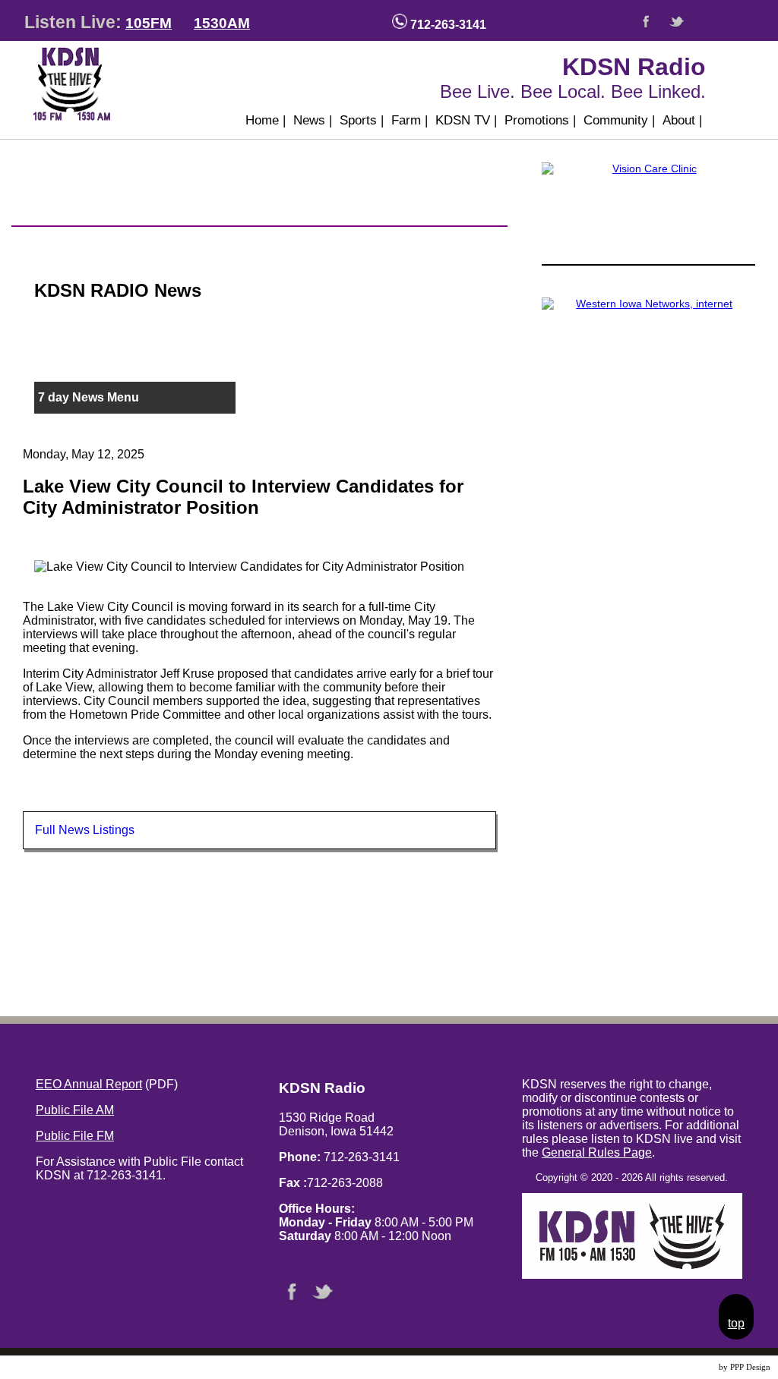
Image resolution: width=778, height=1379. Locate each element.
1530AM (222, 23)
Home (265, 120)
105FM (148, 23)
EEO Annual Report (89, 1084)
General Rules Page (597, 1152)
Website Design (689, 1367)
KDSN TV (466, 120)
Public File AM (75, 1110)
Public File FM (75, 1135)
